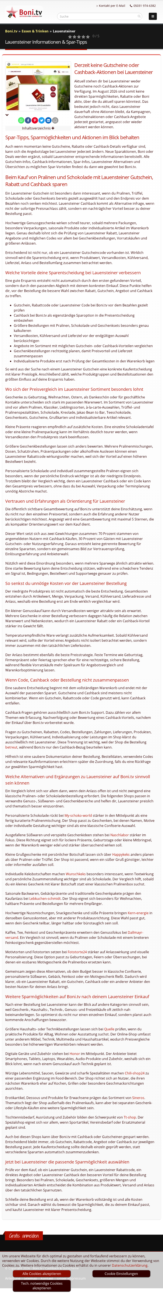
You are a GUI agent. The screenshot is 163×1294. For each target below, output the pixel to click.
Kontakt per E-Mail (112, 6)
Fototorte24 (77, 952)
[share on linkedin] (48, 120)
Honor (75, 1053)
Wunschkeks (76, 874)
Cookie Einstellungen (121, 1273)
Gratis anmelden (24, 1235)
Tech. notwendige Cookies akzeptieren (42, 1285)
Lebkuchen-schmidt (45, 898)
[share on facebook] (28, 120)
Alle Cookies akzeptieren (41, 1273)
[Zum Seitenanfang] (155, 1289)
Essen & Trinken (35, 31)
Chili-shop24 (135, 1073)
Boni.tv (11, 31)
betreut (11, 747)
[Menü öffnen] (153, 16)
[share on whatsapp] (21, 120)
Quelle (109, 1029)
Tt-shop (130, 1117)
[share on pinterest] (34, 120)
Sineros (138, 1097)
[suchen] (139, 16)
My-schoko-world (78, 815)
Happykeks (121, 854)
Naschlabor (119, 835)
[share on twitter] (41, 120)
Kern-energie (138, 913)
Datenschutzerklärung (130, 1265)
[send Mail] (55, 120)
